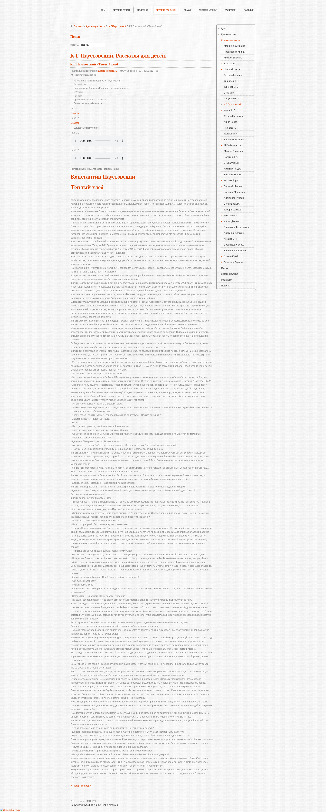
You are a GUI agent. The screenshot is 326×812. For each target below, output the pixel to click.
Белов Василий (232, 204)
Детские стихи (228, 34)
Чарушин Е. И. (231, 98)
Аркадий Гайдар (232, 168)
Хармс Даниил (231, 221)
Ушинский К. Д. (232, 81)
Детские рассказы (95, 26)
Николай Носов (232, 69)
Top (72, 801)
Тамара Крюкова (232, 209)
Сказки (224, 268)
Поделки (225, 285)
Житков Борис (231, 180)
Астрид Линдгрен (233, 75)
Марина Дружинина (234, 46)
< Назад (75, 785)
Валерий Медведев (234, 192)
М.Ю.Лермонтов (232, 145)
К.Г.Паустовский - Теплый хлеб (94, 64)
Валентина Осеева (234, 139)
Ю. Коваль (229, 63)
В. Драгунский (231, 163)
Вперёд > (86, 785)
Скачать (75, 113)
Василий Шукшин (233, 186)
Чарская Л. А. (231, 157)
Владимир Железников (236, 227)
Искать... (74, 45)
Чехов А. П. (230, 110)
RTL (89, 801)
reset (82, 801)
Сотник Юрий (231, 256)
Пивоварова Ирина (234, 52)
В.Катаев (229, 92)
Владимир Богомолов (235, 250)
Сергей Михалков (233, 116)
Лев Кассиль (230, 215)
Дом (223, 28)
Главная (78, 26)
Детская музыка (229, 274)
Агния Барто (230, 122)
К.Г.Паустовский (117, 26)
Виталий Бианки (232, 174)
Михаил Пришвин (233, 151)
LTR (94, 801)
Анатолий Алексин (234, 233)
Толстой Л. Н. (231, 133)
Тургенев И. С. (231, 87)
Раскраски (226, 280)
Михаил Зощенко (233, 57)
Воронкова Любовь (234, 244)
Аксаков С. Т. (230, 239)
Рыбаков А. (230, 128)
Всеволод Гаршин (233, 262)
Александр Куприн (234, 198)
